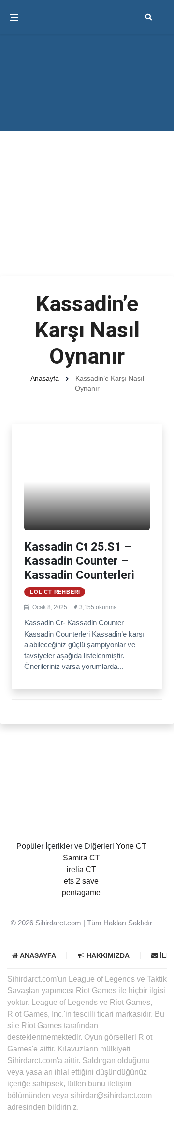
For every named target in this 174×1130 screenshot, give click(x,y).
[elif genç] (81, 904)
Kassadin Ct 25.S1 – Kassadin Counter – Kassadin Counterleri (79, 561)
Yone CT (131, 846)
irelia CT (81, 869)
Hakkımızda (107, 955)
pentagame (81, 893)
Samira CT (81, 858)
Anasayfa (44, 378)
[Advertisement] (87, 184)
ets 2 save (81, 881)
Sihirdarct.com (58, 923)
